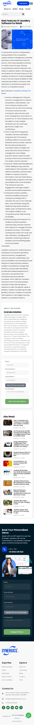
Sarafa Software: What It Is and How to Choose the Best (22, 454)
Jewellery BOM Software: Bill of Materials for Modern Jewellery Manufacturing (22, 482)
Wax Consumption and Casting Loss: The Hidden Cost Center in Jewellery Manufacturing (21, 422)
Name (7, 361)
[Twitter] (8, 707)
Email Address (9, 377)
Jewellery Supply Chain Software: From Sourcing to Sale (21, 511)
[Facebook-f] (3, 707)
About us (7, 9)
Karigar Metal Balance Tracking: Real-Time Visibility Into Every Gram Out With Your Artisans (21, 444)
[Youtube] (16, 707)
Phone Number (10, 369)
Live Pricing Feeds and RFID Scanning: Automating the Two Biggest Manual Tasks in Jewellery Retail (22, 433)
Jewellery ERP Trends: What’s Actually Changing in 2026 (22, 502)
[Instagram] (21, 707)
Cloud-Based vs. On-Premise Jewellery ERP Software (20, 463)
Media (15, 9)
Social (27, 9)
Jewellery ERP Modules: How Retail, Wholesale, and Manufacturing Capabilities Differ (22, 472)
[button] (31, 3)
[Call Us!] (4, 549)
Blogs (21, 9)
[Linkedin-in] (12, 707)
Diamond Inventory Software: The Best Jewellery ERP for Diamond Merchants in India (22, 492)
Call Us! (13, 549)
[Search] (23, 14)
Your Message (9, 389)
